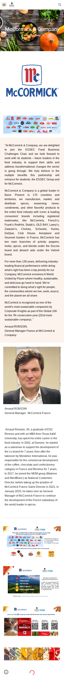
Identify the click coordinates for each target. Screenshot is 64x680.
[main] (32, 30)
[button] (4, 4)
